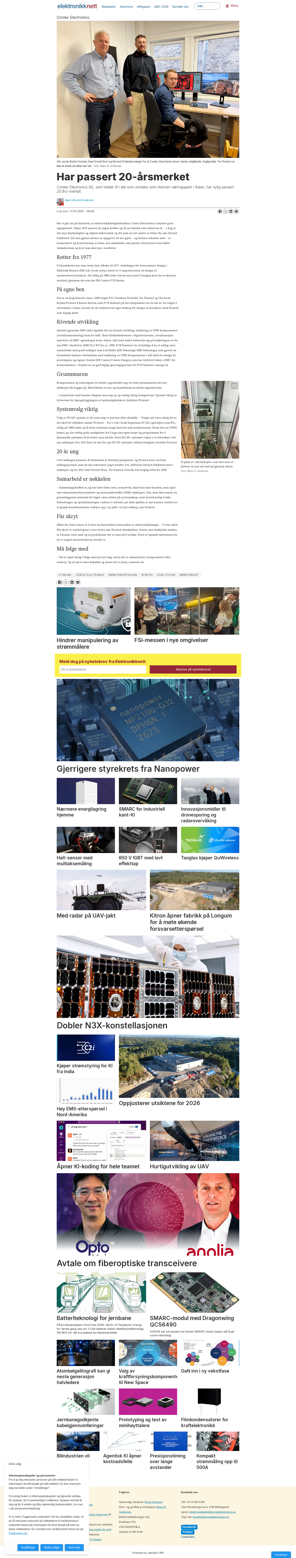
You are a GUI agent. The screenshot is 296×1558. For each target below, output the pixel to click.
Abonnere (126, 6)
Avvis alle (74, 1547)
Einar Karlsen (153, 1502)
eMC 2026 (161, 6)
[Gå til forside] (77, 6)
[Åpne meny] (227, 6)
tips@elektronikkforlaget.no (211, 1517)
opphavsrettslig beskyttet (91, 1514)
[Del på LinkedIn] (230, 211)
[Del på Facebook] (220, 211)
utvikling (65, 575)
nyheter (147, 575)
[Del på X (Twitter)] (225, 211)
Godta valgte (51, 1547)
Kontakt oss (180, 6)
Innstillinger (281, 1554)
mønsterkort (189, 575)
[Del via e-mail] (236, 211)
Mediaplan (109, 6)
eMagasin (143, 6)
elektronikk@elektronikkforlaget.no (212, 1512)
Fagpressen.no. (18, 1533)
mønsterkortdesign (123, 575)
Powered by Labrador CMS (148, 1552)
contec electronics (90, 575)
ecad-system (166, 575)
